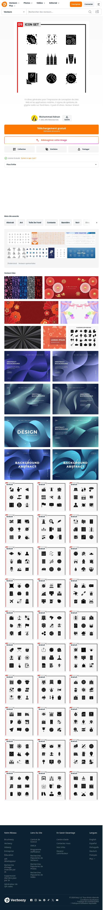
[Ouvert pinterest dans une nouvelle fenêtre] (44, 900)
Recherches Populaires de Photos (36, 866)
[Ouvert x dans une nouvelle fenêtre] (53, 900)
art (21, 222)
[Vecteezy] (4, 4)
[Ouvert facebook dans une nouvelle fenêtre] (31, 900)
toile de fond (35, 222)
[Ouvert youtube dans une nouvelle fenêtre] (57, 900)
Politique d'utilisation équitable (82, 903)
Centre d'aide (61, 839)
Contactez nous (62, 843)
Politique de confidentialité (86, 901)
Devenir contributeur (61, 852)
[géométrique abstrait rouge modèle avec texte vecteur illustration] (54, 337)
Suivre (67, 119)
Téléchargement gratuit (51, 129)
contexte (51, 222)
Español (91, 843)
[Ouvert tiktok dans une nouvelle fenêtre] (48, 900)
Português (92, 847)
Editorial (53, 3)
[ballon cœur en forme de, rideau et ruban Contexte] (79, 312)
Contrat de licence (34, 840)
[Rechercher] (90, 11)
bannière (65, 222)
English (90, 839)
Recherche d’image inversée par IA (10, 868)
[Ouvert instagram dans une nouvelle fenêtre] (36, 900)
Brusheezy (9, 839)
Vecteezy (8, 843)
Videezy (7, 847)
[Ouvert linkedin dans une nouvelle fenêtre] (40, 900)
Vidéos (40, 3)
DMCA (32, 845)
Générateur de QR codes (10, 885)
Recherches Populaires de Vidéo (36, 874)
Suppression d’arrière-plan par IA (10, 878)
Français (91, 855)
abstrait (10, 222)
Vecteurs (13, 3)
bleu (87, 222)
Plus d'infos (11, 164)
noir (78, 222)
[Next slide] (92, 222)
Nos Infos (59, 847)
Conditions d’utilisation (87, 899)
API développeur (10, 860)
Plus (11, 5)
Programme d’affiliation (35, 850)
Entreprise (9, 851)
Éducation (8, 855)
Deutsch (91, 851)
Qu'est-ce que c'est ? (28, 158)
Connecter (89, 4)
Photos (27, 3)
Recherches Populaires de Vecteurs (36, 857)
